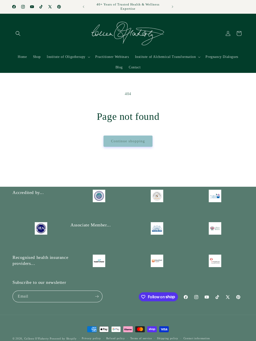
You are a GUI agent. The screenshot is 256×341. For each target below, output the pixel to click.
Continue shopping (128, 141)
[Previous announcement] (83, 6)
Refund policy (115, 338)
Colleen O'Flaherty (37, 338)
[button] (18, 33)
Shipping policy (167, 338)
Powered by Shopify (63, 338)
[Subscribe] (96, 296)
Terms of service (141, 338)
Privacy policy (91, 338)
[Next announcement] (172, 6)
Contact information (197, 338)
